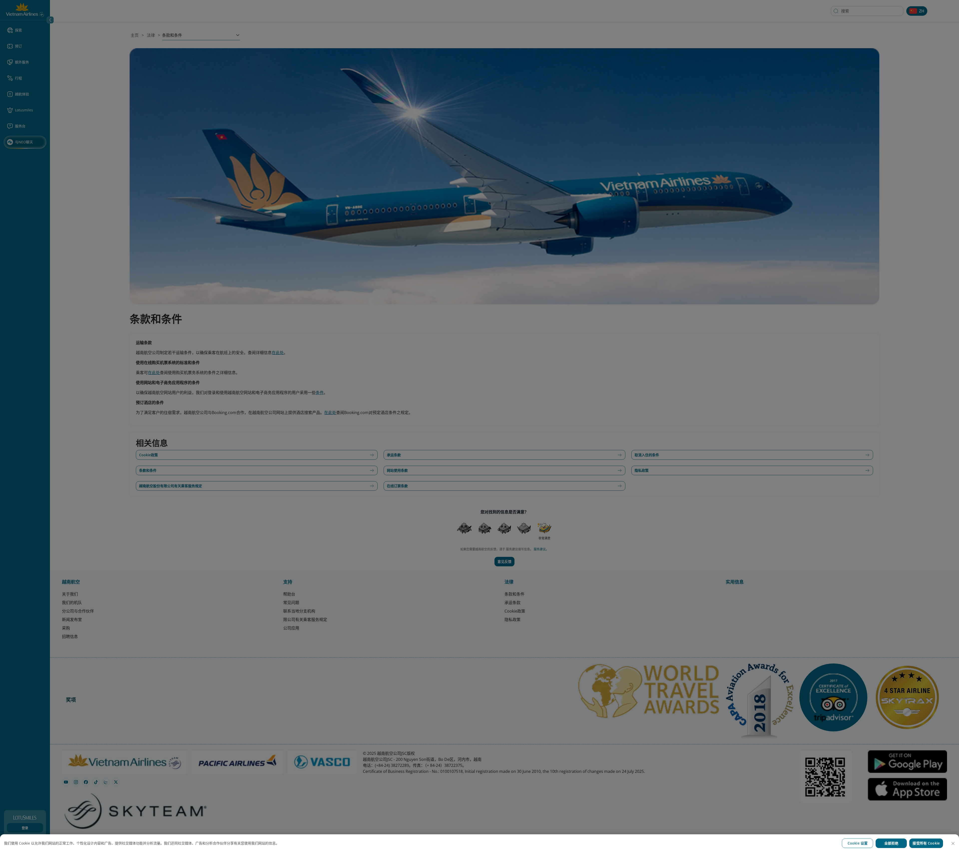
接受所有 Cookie (926, 843)
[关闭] (953, 844)
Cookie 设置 (858, 843)
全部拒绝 (891, 843)
